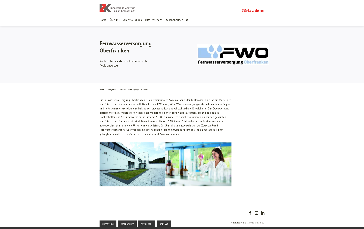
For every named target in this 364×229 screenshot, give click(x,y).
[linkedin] (262, 213)
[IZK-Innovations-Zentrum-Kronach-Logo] (117, 5)
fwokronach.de (109, 65)
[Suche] (187, 20)
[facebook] (250, 213)
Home (102, 90)
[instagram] (256, 213)
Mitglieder (112, 90)
